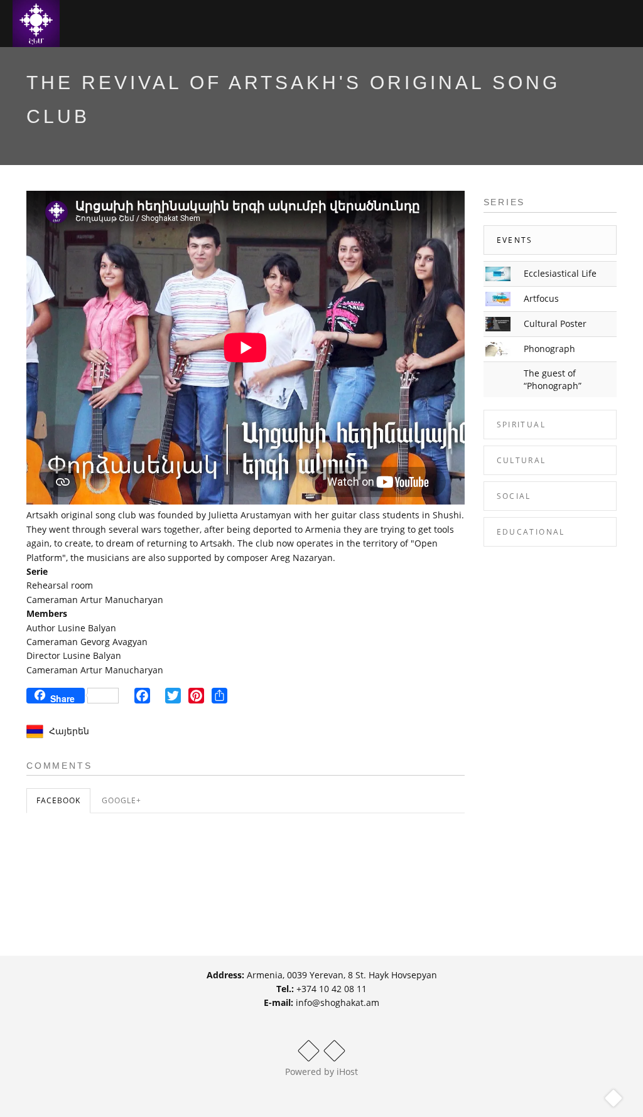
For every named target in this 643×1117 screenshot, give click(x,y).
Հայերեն (69, 731)
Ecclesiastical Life (560, 273)
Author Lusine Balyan (71, 628)
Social (514, 496)
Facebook (58, 800)
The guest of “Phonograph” (552, 379)
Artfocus (541, 298)
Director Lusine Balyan (73, 655)
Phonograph (549, 349)
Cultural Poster (555, 323)
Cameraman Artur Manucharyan (94, 600)
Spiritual (521, 424)
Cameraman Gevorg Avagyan (87, 642)
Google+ (121, 800)
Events (515, 240)
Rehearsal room (59, 585)
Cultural (521, 460)
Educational (531, 531)
